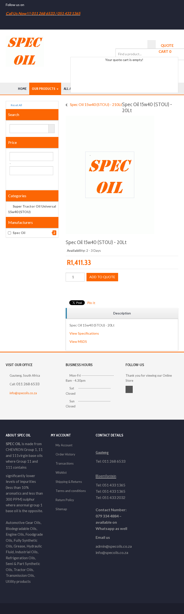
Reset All (16, 105)
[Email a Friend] (88, 289)
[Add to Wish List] (68, 289)
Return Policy (65, 500)
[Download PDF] (94, 289)
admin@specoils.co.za (114, 546)
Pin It (91, 303)
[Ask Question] (81, 289)
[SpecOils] (25, 51)
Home (22, 88)
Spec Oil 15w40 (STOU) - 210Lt (96, 104)
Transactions (65, 463)
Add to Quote (102, 277)
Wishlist (61, 472)
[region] (122, 313)
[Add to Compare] (75, 289)
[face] (26, 5)
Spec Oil (34, 233)
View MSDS (78, 341)
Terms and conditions (71, 491)
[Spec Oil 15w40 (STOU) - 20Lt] (110, 118)
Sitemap (61, 509)
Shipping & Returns (69, 482)
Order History (65, 454)
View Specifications (84, 333)
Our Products (44, 88)
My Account (64, 445)
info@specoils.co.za (23, 393)
